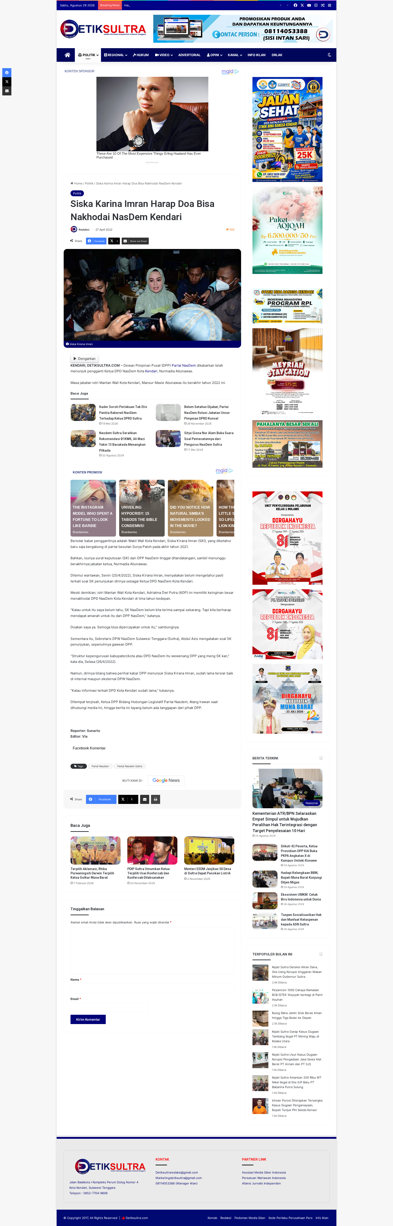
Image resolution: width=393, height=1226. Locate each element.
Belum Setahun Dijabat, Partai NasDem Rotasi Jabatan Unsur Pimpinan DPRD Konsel (207, 412)
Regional (115, 55)
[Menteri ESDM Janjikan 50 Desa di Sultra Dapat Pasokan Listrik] (209, 850)
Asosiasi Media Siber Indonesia (264, 1172)
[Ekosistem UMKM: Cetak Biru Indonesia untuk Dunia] (264, 900)
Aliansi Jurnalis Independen (261, 1183)
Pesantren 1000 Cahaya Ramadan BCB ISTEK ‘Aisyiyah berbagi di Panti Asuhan (297, 994)
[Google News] (166, 781)
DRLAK (277, 55)
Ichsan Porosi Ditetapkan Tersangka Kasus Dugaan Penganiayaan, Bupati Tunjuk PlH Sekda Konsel (297, 1105)
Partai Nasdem (100, 766)
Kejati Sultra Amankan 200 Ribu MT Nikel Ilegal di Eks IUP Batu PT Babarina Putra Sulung (296, 1082)
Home (78, 183)
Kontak (212, 1218)
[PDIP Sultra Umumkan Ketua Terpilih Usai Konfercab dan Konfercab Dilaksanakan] (152, 850)
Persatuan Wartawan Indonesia (264, 1178)
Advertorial (189, 55)
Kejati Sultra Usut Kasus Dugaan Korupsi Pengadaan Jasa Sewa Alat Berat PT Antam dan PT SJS (296, 1059)
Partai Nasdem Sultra (129, 766)
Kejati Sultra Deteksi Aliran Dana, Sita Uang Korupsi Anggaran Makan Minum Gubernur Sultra (297, 971)
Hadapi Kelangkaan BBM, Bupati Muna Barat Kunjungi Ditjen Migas (170, 5)
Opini (214, 55)
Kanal (233, 55)
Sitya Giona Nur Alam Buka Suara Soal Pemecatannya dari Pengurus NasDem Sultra (209, 438)
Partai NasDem (184, 365)
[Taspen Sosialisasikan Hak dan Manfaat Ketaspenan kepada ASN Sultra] (264, 921)
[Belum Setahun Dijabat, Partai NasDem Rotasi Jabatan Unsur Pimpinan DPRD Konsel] (168, 412)
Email (76, 999)
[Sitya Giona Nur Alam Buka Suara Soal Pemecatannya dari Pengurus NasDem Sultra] (168, 438)
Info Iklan (256, 55)
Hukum (142, 55)
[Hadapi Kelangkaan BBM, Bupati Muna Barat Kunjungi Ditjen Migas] (264, 879)
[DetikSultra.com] (103, 29)
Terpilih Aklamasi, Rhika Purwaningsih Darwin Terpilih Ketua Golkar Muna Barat (92, 873)
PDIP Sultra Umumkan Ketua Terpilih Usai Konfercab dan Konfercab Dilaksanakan (148, 873)
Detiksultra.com (137, 1218)
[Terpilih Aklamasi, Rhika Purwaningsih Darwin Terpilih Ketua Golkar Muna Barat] (96, 850)
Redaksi (84, 229)
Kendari (151, 371)
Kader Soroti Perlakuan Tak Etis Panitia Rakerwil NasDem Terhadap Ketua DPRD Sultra (123, 412)
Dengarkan (87, 358)
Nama (76, 979)
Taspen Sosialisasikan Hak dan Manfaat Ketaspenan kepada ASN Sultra (301, 919)
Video (164, 55)
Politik (88, 55)
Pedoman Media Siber (249, 1218)
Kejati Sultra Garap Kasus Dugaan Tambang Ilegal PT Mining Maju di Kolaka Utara (295, 1036)
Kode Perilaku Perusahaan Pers (290, 1218)
